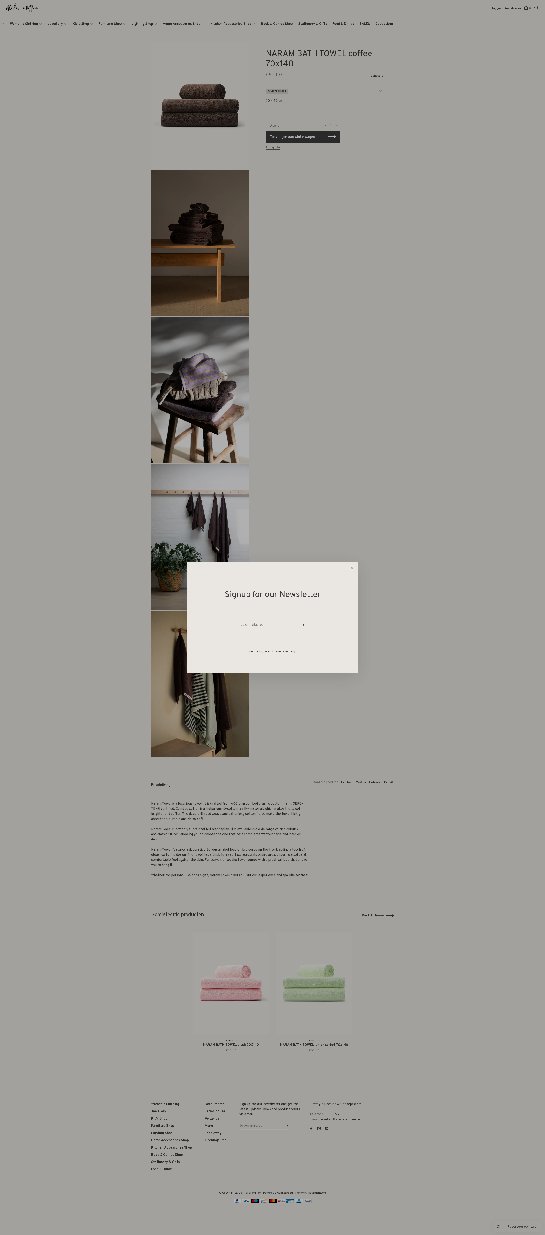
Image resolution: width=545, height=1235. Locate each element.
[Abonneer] (299, 625)
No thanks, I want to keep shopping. (272, 651)
